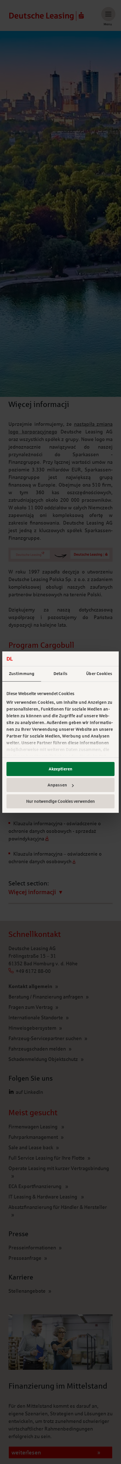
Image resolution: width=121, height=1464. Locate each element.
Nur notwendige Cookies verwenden (60, 801)
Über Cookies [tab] (99, 673)
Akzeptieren (60, 769)
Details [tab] (60, 673)
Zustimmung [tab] (21, 673)
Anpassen (57, 785)
